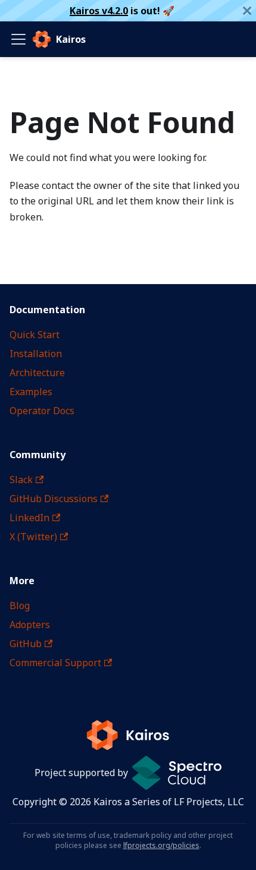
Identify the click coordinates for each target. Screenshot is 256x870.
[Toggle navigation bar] (18, 39)
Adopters (30, 624)
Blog (20, 605)
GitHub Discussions (54, 498)
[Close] (247, 10)
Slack (21, 479)
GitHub (26, 643)
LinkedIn (29, 517)
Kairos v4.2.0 (99, 10)
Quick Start (35, 334)
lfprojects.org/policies (161, 845)
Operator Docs (42, 410)
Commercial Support (55, 662)
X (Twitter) (33, 536)
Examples (31, 391)
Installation (36, 353)
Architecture (37, 372)
